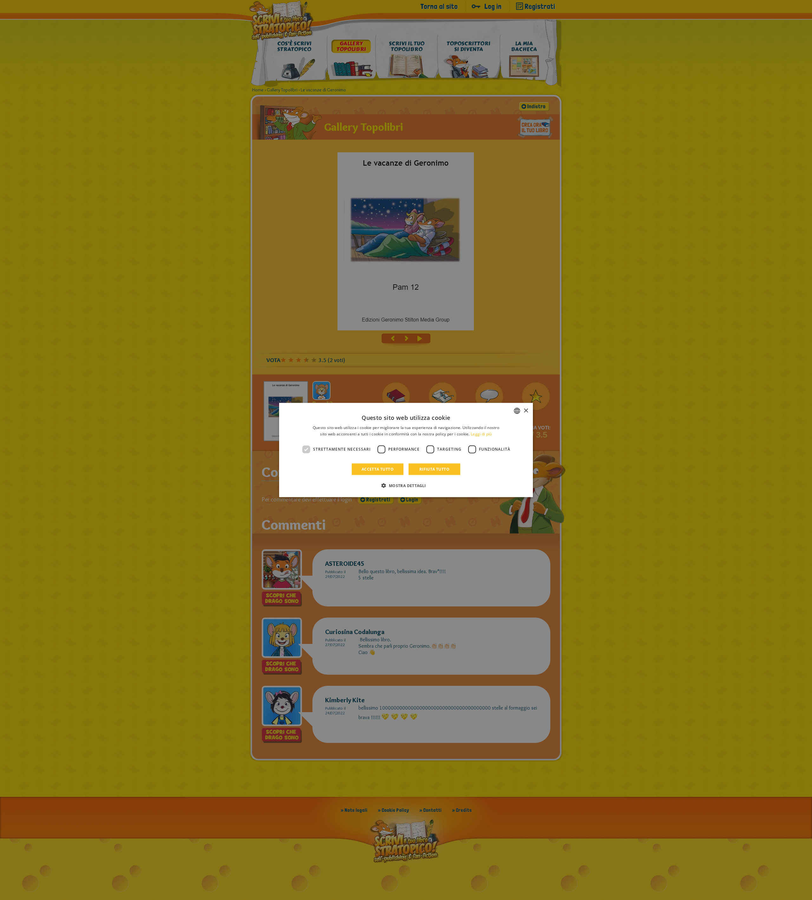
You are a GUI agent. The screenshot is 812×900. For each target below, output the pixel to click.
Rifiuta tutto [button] (434, 469)
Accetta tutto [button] (378, 469)
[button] (406, 485)
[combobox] (517, 411)
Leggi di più (481, 434)
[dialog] (406, 450)
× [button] (525, 410)
